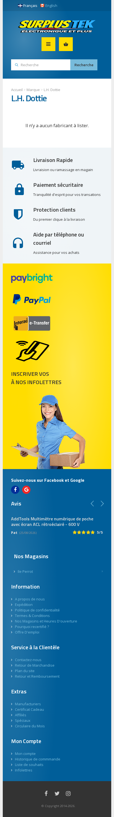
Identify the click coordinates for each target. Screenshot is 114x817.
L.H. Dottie (52, 89)
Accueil (17, 89)
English (51, 5)
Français (30, 5)
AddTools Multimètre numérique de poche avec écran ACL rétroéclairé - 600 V (52, 521)
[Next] (102, 503)
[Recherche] (83, 64)
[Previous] (92, 503)
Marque (33, 89)
